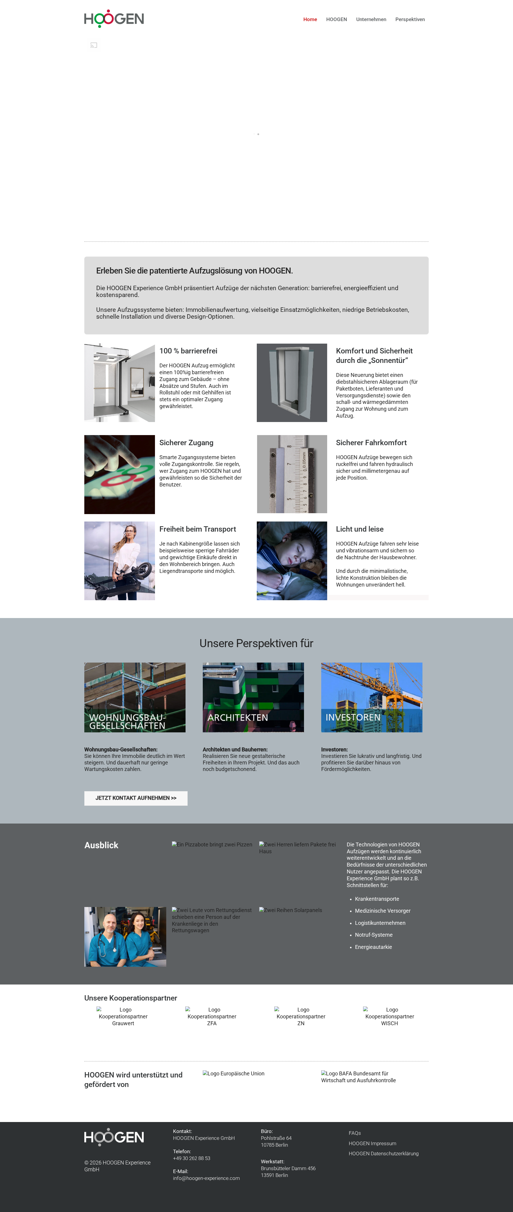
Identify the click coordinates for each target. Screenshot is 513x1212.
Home (310, 19)
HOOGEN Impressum (372, 1143)
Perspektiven (410, 19)
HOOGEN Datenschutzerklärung (384, 1153)
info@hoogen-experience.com (206, 1178)
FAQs (355, 1133)
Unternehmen (371, 19)
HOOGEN (336, 19)
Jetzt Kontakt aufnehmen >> (136, 798)
